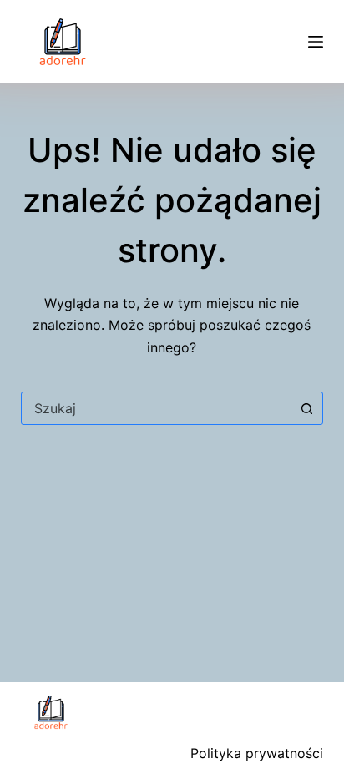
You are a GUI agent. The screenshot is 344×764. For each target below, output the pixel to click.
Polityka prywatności (256, 753)
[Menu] (315, 41)
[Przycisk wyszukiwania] (306, 408)
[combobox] (156, 408)
